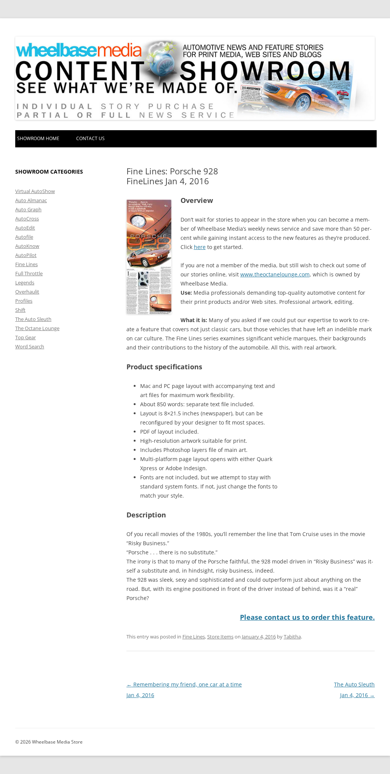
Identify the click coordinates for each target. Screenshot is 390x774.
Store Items (220, 636)
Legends (24, 282)
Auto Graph (28, 209)
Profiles (23, 300)
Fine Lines (193, 636)
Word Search (29, 346)
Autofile (24, 236)
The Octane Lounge (37, 328)
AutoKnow (27, 246)
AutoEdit (25, 227)
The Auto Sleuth (33, 319)
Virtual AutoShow (35, 191)
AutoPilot (26, 255)
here (200, 247)
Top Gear (25, 337)
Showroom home (38, 138)
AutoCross (27, 218)
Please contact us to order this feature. (307, 617)
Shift (20, 309)
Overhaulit (27, 291)
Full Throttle (29, 273)
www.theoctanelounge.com (275, 274)
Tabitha (292, 636)
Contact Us (90, 138)
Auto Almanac (31, 200)
